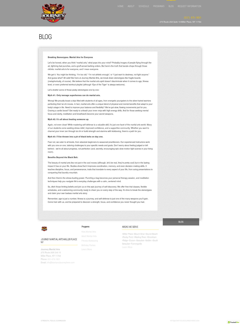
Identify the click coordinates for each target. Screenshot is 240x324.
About (131, 6)
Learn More (87, 249)
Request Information (189, 6)
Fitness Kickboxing (90, 240)
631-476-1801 (54, 259)
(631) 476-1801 (192, 17)
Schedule (144, 6)
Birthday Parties (88, 245)
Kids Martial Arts (89, 231)
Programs (158, 6)
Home (120, 6)
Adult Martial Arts (89, 236)
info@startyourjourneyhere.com (61, 262)
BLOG (171, 6)
